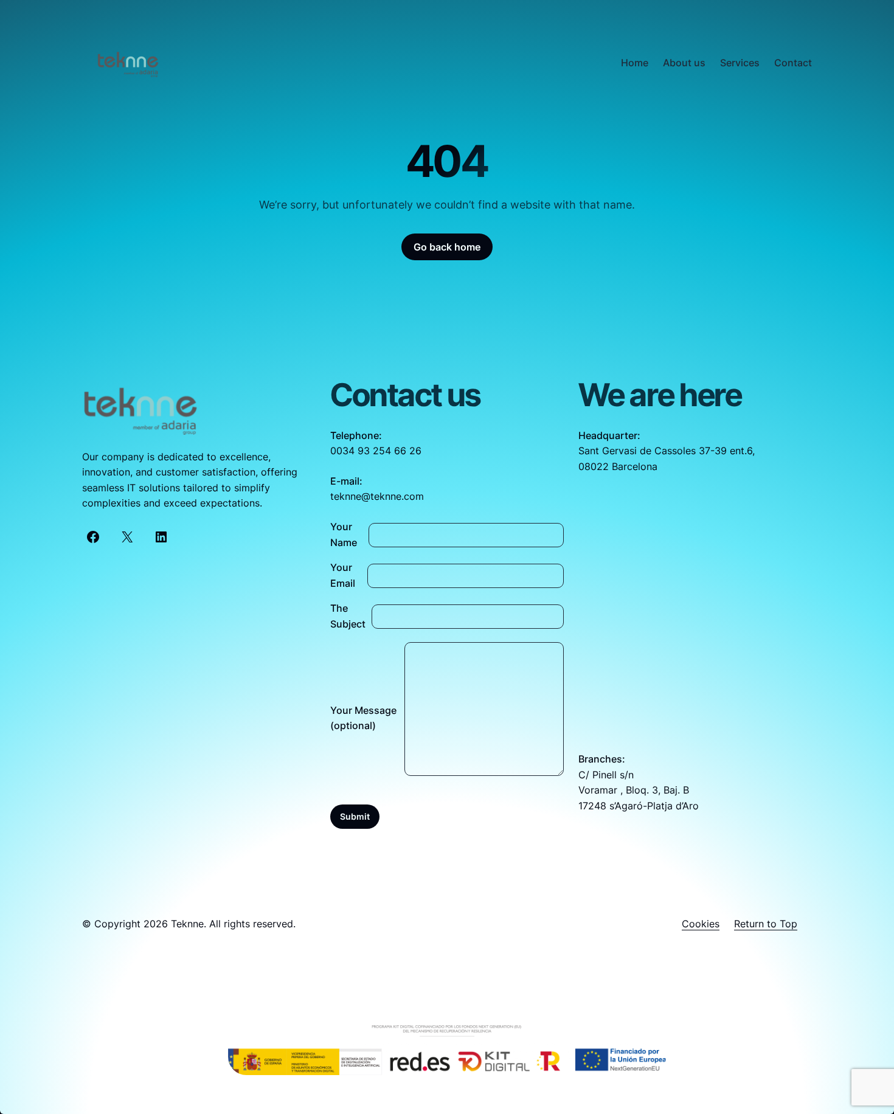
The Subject (348, 616)
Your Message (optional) (363, 718)
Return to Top (765, 924)
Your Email (342, 575)
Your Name (343, 534)
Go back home (447, 247)
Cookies (700, 924)
